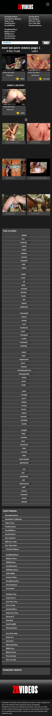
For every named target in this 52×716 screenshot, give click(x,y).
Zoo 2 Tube (9, 605)
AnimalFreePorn (11, 17)
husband (25, 342)
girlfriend (25, 307)
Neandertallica (10, 645)
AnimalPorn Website (12, 19)
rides (25, 455)
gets (25, 285)
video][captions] (25, 370)
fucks (25, 296)
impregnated (25, 374)
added (25, 235)
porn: (25, 398)
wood (25, 498)
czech (25, 246)
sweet (9, 109)
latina (25, 413)
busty (25, 424)
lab (12, 75)
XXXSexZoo (9, 34)
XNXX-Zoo (8, 648)
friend (25, 303)
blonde (25, 292)
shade (25, 320)
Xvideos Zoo (9, 594)
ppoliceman (35, 75)
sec (25, 469)
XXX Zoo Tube (34, 21)
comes (25, 406)
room (25, 381)
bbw (25, 448)
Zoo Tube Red (34, 23)
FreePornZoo (9, 23)
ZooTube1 (8, 589)
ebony (25, 317)
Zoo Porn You (10, 602)
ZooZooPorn (34, 17)
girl (25, 473)
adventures (25, 484)
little (25, 434)
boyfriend (25, 476)
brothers (25, 494)
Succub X (8, 617)
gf (25, 281)
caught (25, 430)
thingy (8, 75)
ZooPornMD (9, 624)
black (25, 274)
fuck (25, 331)
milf (25, 487)
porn (25, 363)
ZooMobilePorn (10, 29)
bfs (25, 300)
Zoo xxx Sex (9, 660)
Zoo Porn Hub (10, 633)
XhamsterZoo (10, 628)
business (25, 445)
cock (25, 278)
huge (25, 385)
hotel (25, 378)
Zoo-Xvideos (34, 19)
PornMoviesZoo (11, 581)
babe (25, 250)
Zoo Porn (8, 641)
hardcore (25, 328)
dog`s (25, 352)
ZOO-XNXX (9, 573)
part (25, 441)
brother (25, 437)
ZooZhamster (9, 36)
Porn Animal (9, 656)
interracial (25, 313)
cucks (25, 339)
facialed (25, 420)
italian (25, 402)
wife (25, 264)
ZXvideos (32, 9)
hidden (25, 253)
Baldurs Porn (9, 32)
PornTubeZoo (10, 585)
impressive (25, 359)
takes (25, 268)
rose (25, 324)
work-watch (25, 459)
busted (25, 289)
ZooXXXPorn (9, 25)
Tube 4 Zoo (9, 21)
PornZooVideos (35, 25)
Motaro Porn (9, 652)
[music (25, 367)
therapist (25, 335)
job (25, 480)
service (25, 452)
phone (25, 491)
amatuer (25, 261)
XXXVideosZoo (10, 570)
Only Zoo (8, 637)
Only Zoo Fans (10, 613)
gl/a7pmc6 (25, 463)
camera (25, 257)
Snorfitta (8, 620)
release (25, 502)
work (25, 391)
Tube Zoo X (9, 598)
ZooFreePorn (10, 609)
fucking (25, 242)
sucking (25, 346)
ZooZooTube (9, 38)
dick (25, 356)
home (25, 409)
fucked (25, 416)
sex (25, 239)
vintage (25, 395)
